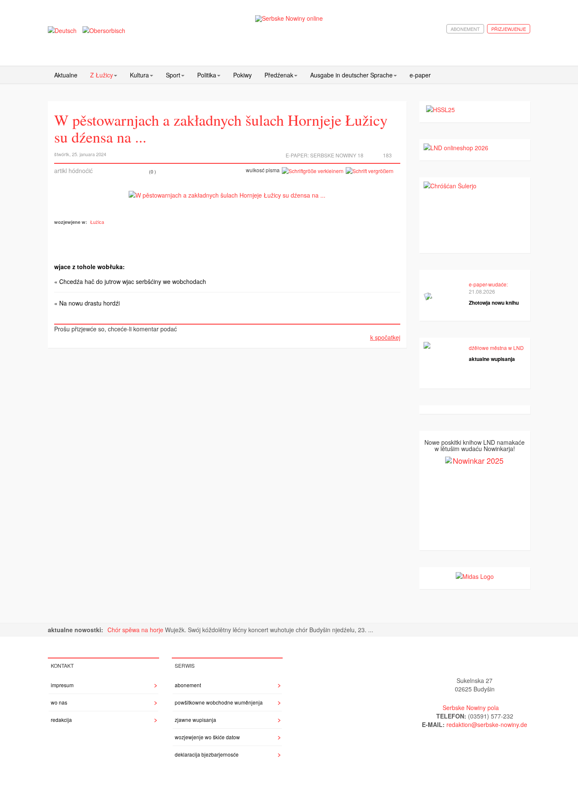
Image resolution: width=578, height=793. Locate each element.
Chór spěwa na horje (136, 629)
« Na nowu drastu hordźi (87, 303)
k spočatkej (385, 337)
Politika (206, 75)
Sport (173, 75)
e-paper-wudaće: (488, 284)
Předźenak (278, 75)
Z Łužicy (101, 75)
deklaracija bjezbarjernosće (207, 754)
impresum (62, 684)
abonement (465, 28)
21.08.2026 (482, 291)
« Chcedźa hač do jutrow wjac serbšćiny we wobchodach (130, 281)
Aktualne (65, 75)
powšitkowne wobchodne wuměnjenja (219, 702)
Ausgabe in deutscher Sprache (351, 75)
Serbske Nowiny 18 (336, 155)
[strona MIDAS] (475, 575)
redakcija (61, 719)
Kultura (139, 75)
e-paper (420, 75)
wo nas (59, 702)
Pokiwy (242, 75)
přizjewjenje (508, 28)
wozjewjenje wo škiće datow (207, 737)
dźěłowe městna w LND (496, 347)
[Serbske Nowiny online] (289, 18)
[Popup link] (227, 194)
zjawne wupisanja (195, 719)
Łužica (97, 221)
